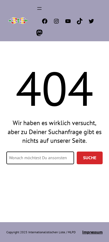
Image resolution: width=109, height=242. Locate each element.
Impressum (92, 232)
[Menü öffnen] (39, 8)
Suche (89, 157)
